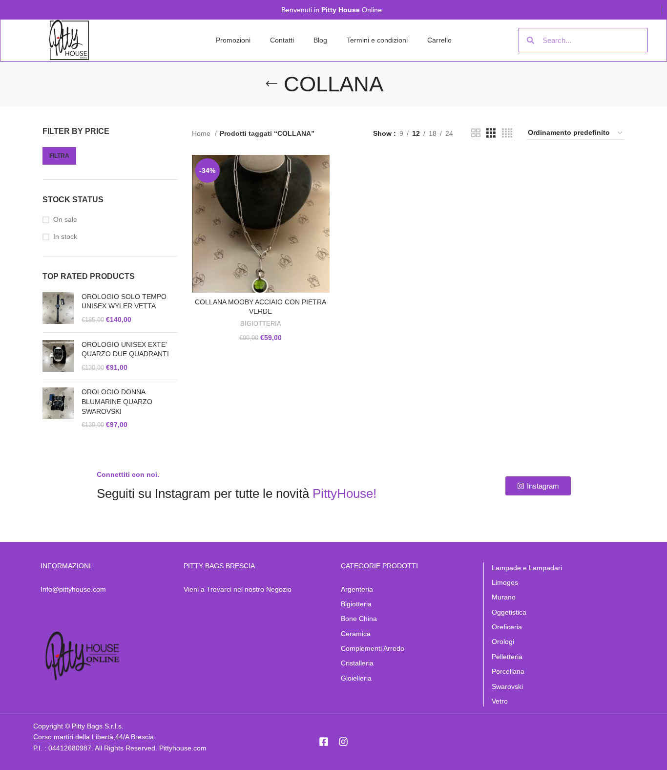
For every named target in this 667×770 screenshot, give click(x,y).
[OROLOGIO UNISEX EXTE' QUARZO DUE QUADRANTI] (58, 356)
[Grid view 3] (491, 133)
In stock (65, 236)
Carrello (439, 40)
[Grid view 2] (475, 133)
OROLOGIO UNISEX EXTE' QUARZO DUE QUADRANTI (125, 349)
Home (202, 133)
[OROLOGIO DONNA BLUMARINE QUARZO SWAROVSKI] (58, 408)
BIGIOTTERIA (260, 323)
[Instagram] (343, 742)
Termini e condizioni (377, 40)
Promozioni (233, 40)
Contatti (282, 40)
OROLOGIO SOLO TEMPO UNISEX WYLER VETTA (124, 301)
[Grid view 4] (507, 133)
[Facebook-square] (324, 742)
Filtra (59, 155)
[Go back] (271, 84)
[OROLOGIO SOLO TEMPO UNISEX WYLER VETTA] (58, 308)
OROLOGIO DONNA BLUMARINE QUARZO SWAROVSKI (117, 401)
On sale (65, 219)
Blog (320, 40)
